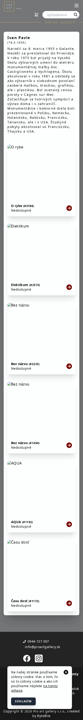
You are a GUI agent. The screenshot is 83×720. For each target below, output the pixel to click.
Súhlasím (23, 701)
